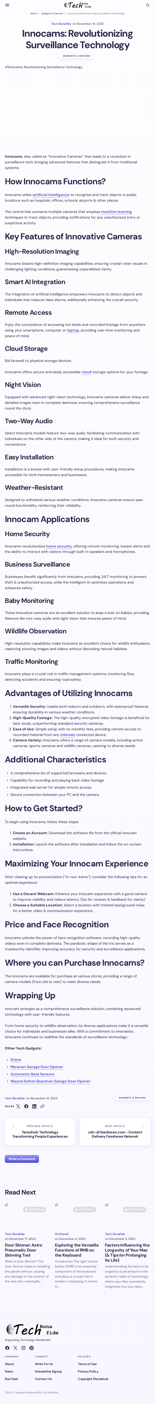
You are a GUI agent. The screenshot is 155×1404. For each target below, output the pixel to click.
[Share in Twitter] (18, 1106)
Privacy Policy (88, 1371)
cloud (87, 372)
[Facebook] (7, 1348)
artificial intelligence (50, 194)
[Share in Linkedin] (34, 1106)
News (9, 1371)
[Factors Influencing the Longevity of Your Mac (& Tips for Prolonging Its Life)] (127, 1215)
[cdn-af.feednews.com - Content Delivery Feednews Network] (115, 1131)
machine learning (116, 211)
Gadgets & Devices (52, 13)
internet (67, 734)
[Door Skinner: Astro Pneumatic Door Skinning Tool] (27, 1215)
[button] (7, 5)
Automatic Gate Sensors (32, 1074)
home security (59, 546)
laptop (73, 330)
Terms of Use (87, 1364)
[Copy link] (42, 1106)
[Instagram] (23, 1348)
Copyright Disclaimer (93, 1379)
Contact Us (43, 1379)
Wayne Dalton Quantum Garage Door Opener (50, 1081)
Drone (15, 1059)
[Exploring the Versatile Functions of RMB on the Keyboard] (77, 1215)
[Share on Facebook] (26, 1106)
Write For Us (44, 1364)
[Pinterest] (31, 1348)
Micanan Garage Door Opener (36, 1066)
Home (33, 13)
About (9, 1364)
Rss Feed (11, 1379)
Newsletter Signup (48, 1371)
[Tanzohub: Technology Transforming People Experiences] (40, 1131)
